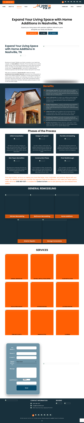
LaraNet (52, 418)
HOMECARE (65, 6)
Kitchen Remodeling (17, 216)
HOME (3, 6)
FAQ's (72, 6)
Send (26, 388)
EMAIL (44, 33)
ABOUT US (11, 6)
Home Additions (67, 216)
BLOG (26, 6)
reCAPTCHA (12, 380)
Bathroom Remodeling (42, 216)
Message (12, 368)
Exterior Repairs (29, 241)
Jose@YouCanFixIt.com (38, 405)
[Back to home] (42, 6)
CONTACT (79, 6)
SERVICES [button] (19, 6)
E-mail (12, 357)
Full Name (12, 348)
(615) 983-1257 (9, 2)
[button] (16, 266)
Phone (12, 353)
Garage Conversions (54, 241)
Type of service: (12, 363)
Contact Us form (42, 181)
